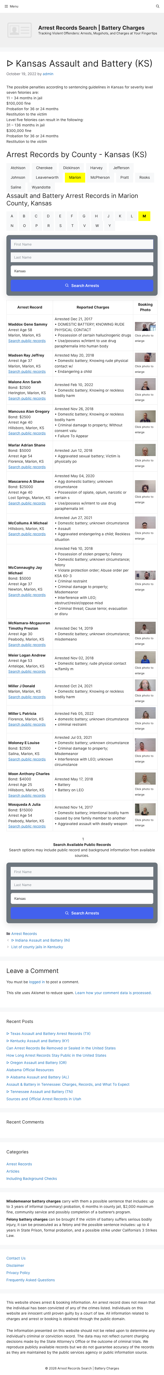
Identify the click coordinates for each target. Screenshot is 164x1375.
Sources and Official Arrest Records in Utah (43, 1099)
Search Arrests (85, 285)
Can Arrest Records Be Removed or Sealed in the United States (61, 1048)
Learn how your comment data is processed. (113, 993)
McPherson (100, 177)
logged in (37, 982)
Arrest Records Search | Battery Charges (91, 28)
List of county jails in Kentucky (37, 947)
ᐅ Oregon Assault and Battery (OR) (36, 1063)
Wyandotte (41, 187)
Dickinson (71, 168)
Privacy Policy (18, 1273)
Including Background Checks (31, 1178)
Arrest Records (24, 934)
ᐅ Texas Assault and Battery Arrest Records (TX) (48, 1033)
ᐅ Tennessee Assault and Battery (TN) (39, 1092)
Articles (12, 1171)
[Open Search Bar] (157, 6)
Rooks (144, 177)
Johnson (18, 177)
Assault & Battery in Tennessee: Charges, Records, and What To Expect (67, 1084)
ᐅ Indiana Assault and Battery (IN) (40, 940)
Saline (16, 187)
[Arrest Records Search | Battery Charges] (21, 30)
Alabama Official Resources (30, 1070)
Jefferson (121, 168)
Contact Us (16, 1258)
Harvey (96, 168)
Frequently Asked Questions (30, 1280)
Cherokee (44, 168)
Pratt (124, 177)
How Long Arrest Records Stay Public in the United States (56, 1055)
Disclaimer (15, 1265)
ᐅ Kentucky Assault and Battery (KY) (37, 1041)
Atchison (18, 168)
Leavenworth (47, 177)
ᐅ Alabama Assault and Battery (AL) (37, 1077)
